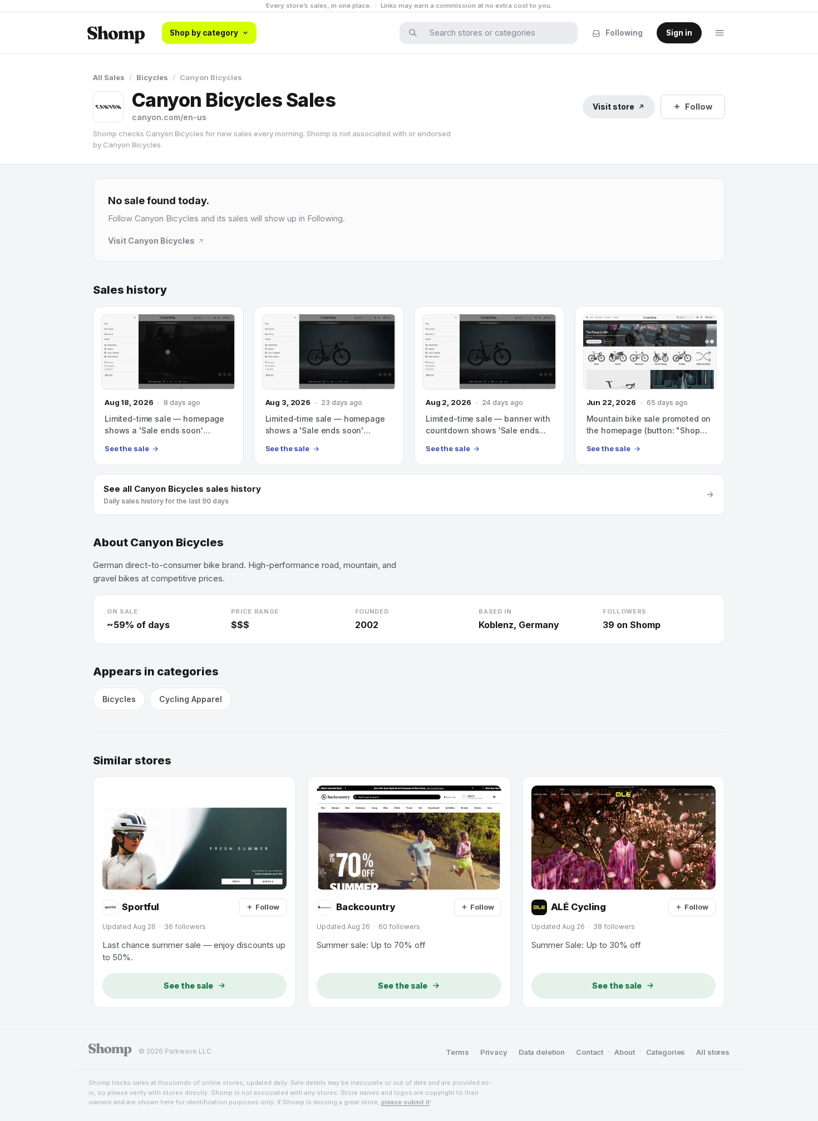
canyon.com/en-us (169, 117)
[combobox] (496, 33)
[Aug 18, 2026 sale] (168, 386)
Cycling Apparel (190, 699)
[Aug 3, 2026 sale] (329, 386)
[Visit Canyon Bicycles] (108, 106)
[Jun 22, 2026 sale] (650, 386)
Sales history (130, 290)
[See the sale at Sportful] (194, 892)
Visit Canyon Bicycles (151, 240)
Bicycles (152, 77)
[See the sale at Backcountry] (409, 892)
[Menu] (719, 33)
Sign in (679, 32)
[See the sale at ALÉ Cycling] (624, 892)
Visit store (613, 106)
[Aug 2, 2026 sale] (489, 386)
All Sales (109, 77)
